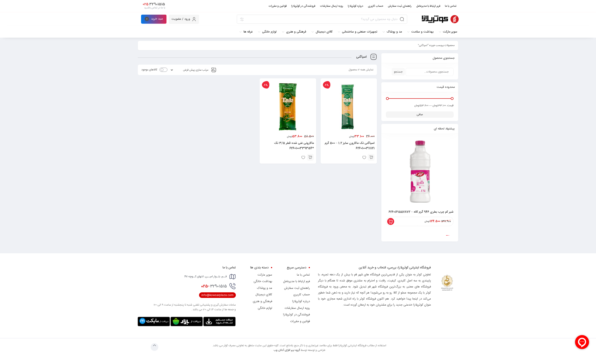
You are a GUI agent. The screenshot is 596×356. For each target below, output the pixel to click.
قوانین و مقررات (300, 321)
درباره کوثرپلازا (301, 301)
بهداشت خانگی (263, 281)
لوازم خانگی (265, 308)
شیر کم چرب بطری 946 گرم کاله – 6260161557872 (421, 211)
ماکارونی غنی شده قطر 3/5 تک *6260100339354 (294, 146)
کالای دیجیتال (263, 294)
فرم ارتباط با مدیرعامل (296, 281)
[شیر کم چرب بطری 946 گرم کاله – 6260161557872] (420, 172)
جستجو (398, 71)
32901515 (214, 286)
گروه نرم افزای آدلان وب (287, 350)
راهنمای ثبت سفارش (297, 288)
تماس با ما (303, 274)
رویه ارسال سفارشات (297, 308)
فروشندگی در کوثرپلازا (296, 314)
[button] (371, 157)
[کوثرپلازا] (440, 19)
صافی (420, 114)
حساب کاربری (301, 294)
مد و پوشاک (264, 288)
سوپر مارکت (264, 274)
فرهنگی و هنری (262, 301)
